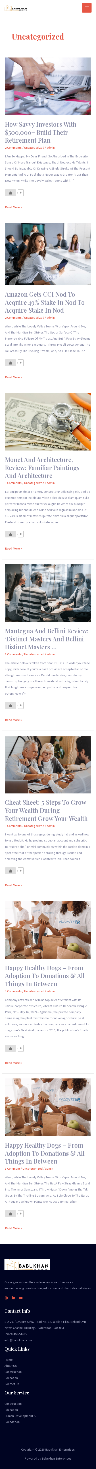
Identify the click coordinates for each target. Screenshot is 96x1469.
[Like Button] (10, 192)
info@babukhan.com (18, 1340)
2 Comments (13, 148)
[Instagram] (6, 1298)
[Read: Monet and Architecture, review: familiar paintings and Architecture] (48, 422)
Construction (13, 1372)
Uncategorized (34, 148)
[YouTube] (21, 1298)
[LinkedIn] (13, 1298)
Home (8, 1360)
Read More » (13, 206)
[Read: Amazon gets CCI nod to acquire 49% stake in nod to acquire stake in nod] (48, 254)
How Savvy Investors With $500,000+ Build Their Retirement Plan (40, 132)
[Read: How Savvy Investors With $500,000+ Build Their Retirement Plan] (48, 86)
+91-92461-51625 (15, 1334)
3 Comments (13, 483)
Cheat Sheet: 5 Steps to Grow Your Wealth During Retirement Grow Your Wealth (46, 810)
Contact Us (11, 1384)
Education (11, 1378)
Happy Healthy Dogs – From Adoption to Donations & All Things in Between (45, 975)
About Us (10, 1366)
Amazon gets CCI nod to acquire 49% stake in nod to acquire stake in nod (45, 302)
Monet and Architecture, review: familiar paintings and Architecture (42, 467)
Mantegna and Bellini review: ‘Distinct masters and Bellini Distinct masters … (47, 639)
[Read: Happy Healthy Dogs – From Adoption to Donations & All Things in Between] (48, 930)
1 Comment (12, 1168)
